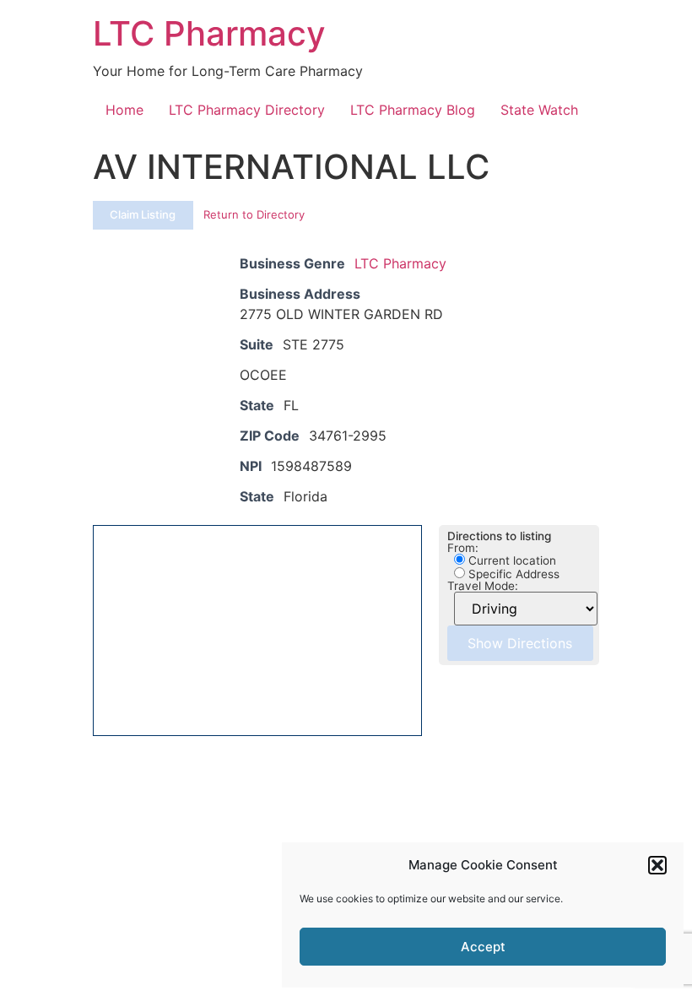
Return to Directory (254, 214)
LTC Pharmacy (209, 33)
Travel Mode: (482, 587)
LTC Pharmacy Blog (412, 109)
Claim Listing (143, 214)
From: (462, 549)
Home (124, 109)
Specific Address (512, 574)
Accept (483, 947)
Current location (510, 560)
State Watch (539, 109)
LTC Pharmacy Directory (247, 109)
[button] (657, 865)
